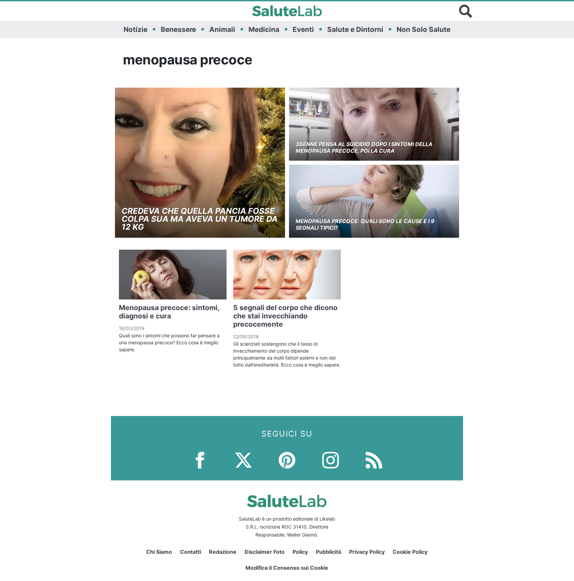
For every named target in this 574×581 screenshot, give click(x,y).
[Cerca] (465, 11)
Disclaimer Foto (264, 551)
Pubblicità (328, 551)
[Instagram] (330, 459)
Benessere (178, 29)
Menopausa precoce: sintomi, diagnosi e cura (169, 311)
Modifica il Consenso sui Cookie (286, 567)
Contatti (190, 551)
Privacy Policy (367, 551)
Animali (222, 29)
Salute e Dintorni (355, 29)
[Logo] (287, 11)
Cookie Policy (410, 551)
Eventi (303, 29)
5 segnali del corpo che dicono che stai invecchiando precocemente (285, 315)
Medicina (263, 29)
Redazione (223, 551)
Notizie (135, 29)
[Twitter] (243, 459)
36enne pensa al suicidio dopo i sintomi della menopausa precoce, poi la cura (364, 147)
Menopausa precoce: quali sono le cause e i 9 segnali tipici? (365, 224)
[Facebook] (200, 459)
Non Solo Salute (423, 29)
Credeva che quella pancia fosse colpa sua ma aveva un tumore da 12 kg (200, 219)
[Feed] (374, 459)
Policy (300, 551)
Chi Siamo (159, 551)
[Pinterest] (287, 459)
